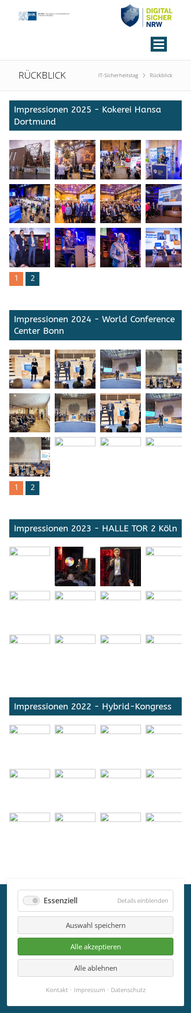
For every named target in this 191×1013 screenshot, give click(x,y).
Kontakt (57, 990)
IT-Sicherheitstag (118, 75)
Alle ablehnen (95, 968)
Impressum (89, 990)
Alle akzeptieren (95, 946)
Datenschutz (128, 990)
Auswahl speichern (96, 925)
